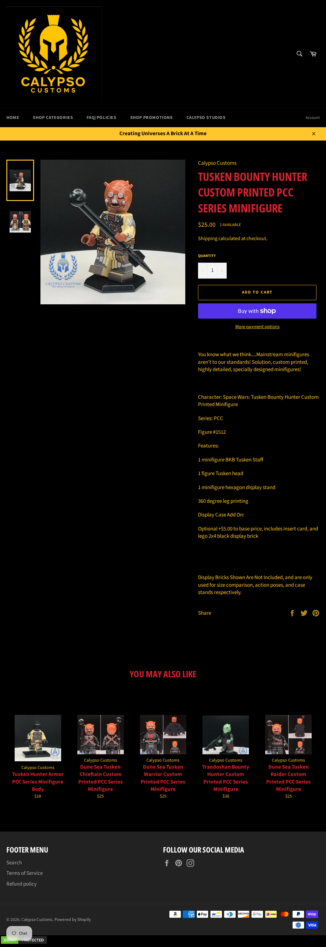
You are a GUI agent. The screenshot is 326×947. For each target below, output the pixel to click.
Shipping (207, 238)
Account (313, 118)
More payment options (257, 327)
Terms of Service (24, 873)
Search (14, 863)
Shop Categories (53, 117)
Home (12, 117)
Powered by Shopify (72, 919)
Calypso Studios (206, 117)
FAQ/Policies (101, 117)
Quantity (207, 256)
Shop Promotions (151, 117)
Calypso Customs (37, 919)
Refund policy (21, 884)
